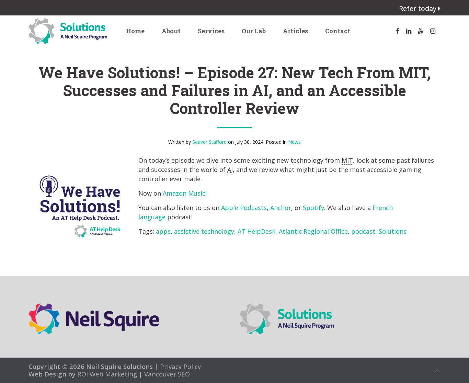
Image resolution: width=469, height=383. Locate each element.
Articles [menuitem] (295, 31)
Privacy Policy (179, 366)
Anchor (280, 208)
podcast (363, 231)
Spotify (313, 208)
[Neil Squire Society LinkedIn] (408, 31)
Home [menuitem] (135, 31)
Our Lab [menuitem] (254, 31)
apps (163, 231)
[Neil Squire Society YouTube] (420, 31)
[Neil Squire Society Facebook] (397, 31)
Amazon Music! (185, 193)
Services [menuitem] (211, 31)
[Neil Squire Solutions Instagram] (432, 31)
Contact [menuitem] (337, 31)
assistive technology (204, 231)
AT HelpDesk (256, 231)
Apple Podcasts (244, 208)
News (294, 142)
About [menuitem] (171, 31)
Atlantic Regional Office (313, 231)
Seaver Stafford (209, 142)
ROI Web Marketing (107, 374)
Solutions (393, 231)
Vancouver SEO (167, 374)
